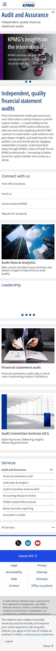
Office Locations (42, 586)
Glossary (42, 579)
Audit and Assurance (14, 469)
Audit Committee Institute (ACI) (21, 489)
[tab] (26, 82)
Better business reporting (18, 508)
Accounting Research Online (19, 495)
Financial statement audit (18, 476)
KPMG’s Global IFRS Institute (19, 502)
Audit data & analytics (16, 482)
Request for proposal (14, 213)
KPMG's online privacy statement (34, 634)
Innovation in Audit (14, 515)
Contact (14, 586)
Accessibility (14, 572)
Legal (14, 565)
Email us (7, 193)
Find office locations (13, 183)
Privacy (42, 565)
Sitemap (42, 572)
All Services (8, 527)
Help (14, 579)
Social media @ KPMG (14, 203)
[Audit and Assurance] (51, 469)
